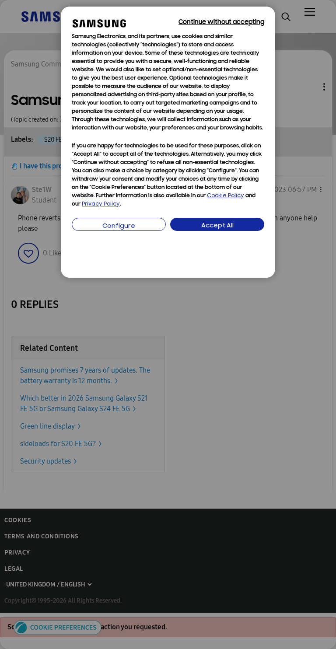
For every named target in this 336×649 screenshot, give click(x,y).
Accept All (217, 226)
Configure (118, 226)
